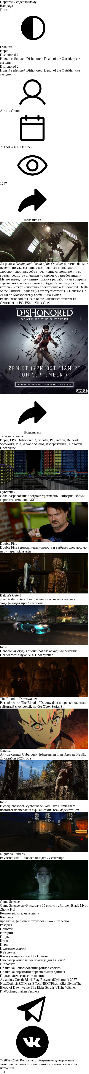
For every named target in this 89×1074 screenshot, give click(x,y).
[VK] (44, 1042)
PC (52, 440)
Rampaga (6, 6)
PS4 (18, 444)
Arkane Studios (33, 444)
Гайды (5, 937)
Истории (6, 933)
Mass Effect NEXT (37, 983)
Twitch (56, 295)
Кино (4, 940)
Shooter (43, 440)
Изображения (56, 444)
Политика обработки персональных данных (32, 972)
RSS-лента (8, 952)
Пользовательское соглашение (22, 976)
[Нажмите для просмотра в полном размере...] (44, 349)
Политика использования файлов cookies (30, 968)
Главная (6, 47)
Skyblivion (68, 983)
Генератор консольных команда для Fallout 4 (32, 960)
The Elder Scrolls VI (45, 987)
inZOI (20, 983)
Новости (75, 444)
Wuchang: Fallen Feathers (21, 991)
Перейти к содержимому (18, 2)
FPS (13, 440)
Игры (4, 51)
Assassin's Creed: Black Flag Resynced (27, 979)
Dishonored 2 (9, 55)
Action (60, 440)
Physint (56, 983)
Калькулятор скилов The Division (24, 956)
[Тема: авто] (33, 28)
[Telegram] (44, 1009)
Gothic (11, 983)
